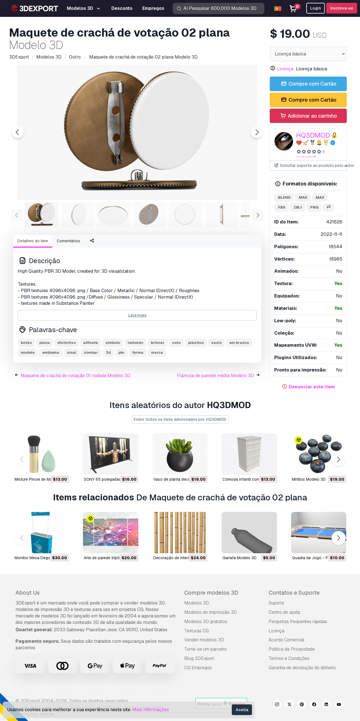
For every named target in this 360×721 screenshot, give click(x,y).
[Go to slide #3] (113, 214)
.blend (284, 197)
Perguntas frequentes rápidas (298, 621)
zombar (91, 352)
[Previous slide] (18, 132)
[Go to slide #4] (149, 214)
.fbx (281, 207)
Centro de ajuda (284, 612)
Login (315, 8)
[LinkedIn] (326, 705)
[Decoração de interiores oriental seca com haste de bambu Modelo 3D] (180, 532)
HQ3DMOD (313, 135)
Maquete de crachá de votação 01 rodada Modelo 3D (75, 376)
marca (157, 352)
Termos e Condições (289, 658)
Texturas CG (196, 631)
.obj (297, 207)
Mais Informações (150, 710)
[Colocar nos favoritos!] (61, 467)
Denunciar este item (312, 387)
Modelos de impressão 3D (210, 612)
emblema (50, 352)
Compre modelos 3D (211, 592)
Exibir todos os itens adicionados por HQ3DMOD (180, 419)
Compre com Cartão (311, 83)
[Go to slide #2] (77, 214)
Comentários (68, 240)
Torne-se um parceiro (205, 649)
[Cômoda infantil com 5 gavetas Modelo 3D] (249, 454)
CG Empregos (198, 668)
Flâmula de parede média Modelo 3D (215, 376)
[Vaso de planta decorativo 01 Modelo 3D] (180, 454)
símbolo (112, 342)
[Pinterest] (301, 705)
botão (26, 342)
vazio (216, 342)
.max (302, 197)
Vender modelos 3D (204, 640)
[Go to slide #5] (185, 214)
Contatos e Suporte (294, 592)
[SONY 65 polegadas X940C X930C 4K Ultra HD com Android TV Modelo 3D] (110, 454)
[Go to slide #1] (41, 214)
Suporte (276, 603)
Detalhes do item (32, 240)
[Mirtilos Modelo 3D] (318, 454)
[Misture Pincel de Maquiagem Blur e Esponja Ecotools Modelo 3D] (41, 454)
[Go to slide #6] (221, 214)
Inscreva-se (341, 8)
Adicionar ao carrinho (312, 116)
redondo (135, 342)
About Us (27, 592)
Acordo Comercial (286, 640)
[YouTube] (339, 705)
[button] (338, 459)
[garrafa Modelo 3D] (249, 532)
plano (44, 342)
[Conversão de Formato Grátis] (328, 207)
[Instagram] (277, 705)
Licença (276, 631)
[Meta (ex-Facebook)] (314, 705)
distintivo (66, 342)
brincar (158, 342)
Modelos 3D (196, 603)
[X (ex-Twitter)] (289, 705)
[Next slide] (257, 132)
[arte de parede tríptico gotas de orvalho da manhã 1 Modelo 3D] (110, 532)
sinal (71, 352)
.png (313, 207)
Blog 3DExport (199, 658)
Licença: (286, 69)
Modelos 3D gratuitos (205, 621)
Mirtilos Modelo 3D (309, 479)
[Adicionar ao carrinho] (49, 467)
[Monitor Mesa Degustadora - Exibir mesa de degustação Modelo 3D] (41, 532)
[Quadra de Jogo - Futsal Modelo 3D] (318, 532)
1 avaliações (310, 154)
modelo (28, 352)
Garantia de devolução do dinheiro (302, 668)
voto (176, 342)
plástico (196, 342)
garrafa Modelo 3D (239, 557)
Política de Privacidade (292, 649)
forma (137, 352)
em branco (239, 342)
